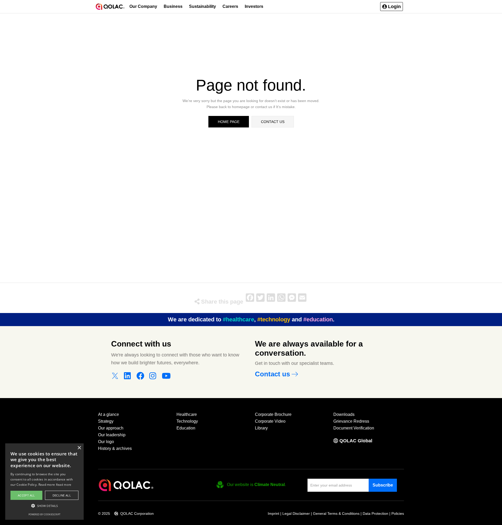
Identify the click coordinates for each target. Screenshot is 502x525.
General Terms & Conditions (336, 513)
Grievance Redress (351, 421)
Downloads (344, 414)
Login (394, 6)
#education (318, 319)
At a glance (108, 414)
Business (173, 6)
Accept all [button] (26, 495)
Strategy (105, 421)
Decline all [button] (62, 495)
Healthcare (186, 414)
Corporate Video (270, 421)
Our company (143, 6)
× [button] (79, 448)
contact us (272, 122)
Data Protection (375, 513)
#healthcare (238, 319)
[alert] (44, 481)
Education (185, 428)
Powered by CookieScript (44, 514)
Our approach (110, 428)
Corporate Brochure (273, 414)
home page (228, 122)
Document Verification (353, 428)
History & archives (115, 448)
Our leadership (112, 435)
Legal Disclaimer (296, 513)
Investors (254, 6)
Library (261, 428)
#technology (273, 319)
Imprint (273, 513)
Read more (63, 485)
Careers (230, 6)
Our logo (106, 441)
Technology (187, 421)
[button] (391, 6)
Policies (397, 513)
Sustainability (202, 6)
